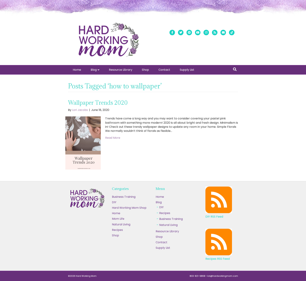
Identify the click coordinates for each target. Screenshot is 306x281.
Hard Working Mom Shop (129, 208)
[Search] (235, 69)
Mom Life (118, 219)
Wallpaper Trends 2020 (98, 102)
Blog (94, 70)
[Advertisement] (153, 255)
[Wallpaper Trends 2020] (83, 143)
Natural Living (121, 224)
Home (77, 70)
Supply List (187, 70)
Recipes (164, 213)
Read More (112, 138)
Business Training (123, 197)
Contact (164, 70)
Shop (145, 70)
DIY (114, 202)
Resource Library (120, 70)
